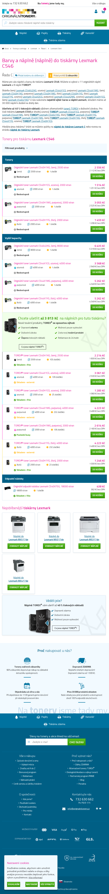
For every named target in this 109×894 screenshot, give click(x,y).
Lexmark (34, 48)
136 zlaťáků (59, 429)
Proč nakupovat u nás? (82, 760)
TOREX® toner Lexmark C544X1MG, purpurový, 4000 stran (44, 408)
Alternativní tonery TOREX (81, 768)
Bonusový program (27, 772)
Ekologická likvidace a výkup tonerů (82, 772)
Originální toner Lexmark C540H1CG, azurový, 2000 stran (42, 185)
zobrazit (19, 546)
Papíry (44, 33)
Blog (82, 780)
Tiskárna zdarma (56, 40)
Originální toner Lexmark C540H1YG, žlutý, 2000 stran (41, 220)
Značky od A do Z (27, 768)
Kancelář (89, 33)
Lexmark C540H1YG (72, 93)
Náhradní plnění (28, 780)
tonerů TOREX (71, 108)
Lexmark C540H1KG (12, 93)
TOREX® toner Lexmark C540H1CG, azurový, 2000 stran (42, 390)
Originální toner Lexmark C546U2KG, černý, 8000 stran (41, 246)
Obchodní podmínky (27, 806)
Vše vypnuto (47, 884)
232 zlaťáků (59, 412)
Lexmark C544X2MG (64, 97)
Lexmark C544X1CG (56, 90)
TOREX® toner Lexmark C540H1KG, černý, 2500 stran (41, 355)
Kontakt (28, 814)
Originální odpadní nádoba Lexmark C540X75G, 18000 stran (43, 486)
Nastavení (31, 884)
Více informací (35, 877)
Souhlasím (13, 884)
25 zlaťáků (56, 394)
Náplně (23, 33)
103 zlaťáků (55, 359)
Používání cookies (28, 803)
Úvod (7, 48)
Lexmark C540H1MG (44, 93)
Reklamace (28, 776)
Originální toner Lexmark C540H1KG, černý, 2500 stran (41, 167)
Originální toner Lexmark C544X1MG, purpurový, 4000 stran (44, 281)
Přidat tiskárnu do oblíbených (31, 75)
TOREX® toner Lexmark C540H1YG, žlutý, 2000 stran (41, 460)
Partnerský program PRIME (82, 776)
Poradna (82, 783)
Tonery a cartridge (19, 48)
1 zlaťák (53, 171)
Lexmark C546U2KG (26, 90)
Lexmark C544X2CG (33, 97)
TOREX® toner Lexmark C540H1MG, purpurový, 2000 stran (44, 425)
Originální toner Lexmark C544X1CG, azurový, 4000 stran (42, 263)
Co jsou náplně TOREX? (32, 347)
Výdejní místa (27, 764)
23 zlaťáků (54, 464)
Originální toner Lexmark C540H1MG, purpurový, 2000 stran (44, 202)
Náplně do (18, 537)
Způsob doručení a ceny (27, 760)
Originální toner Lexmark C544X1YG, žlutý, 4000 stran (41, 298)
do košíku (98, 176)
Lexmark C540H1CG (94, 97)
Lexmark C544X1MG (87, 90)
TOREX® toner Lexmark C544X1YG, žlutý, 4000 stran (41, 443)
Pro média (27, 810)
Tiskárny (66, 33)
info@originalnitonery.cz (79, 808)
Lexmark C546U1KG (18, 100)
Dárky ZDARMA (82, 764)
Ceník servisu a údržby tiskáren (28, 783)
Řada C (43, 48)
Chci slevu (77, 742)
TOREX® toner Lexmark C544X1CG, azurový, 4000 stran (42, 373)
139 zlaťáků (57, 377)
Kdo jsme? (27, 799)
